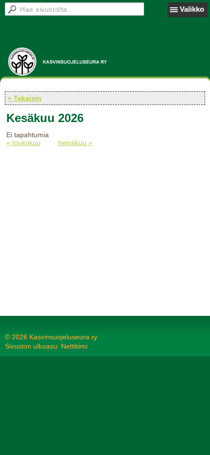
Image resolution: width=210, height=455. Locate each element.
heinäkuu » (75, 142)
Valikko (192, 9)
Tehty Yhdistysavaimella (42, 326)
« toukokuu (23, 142)
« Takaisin (25, 98)
